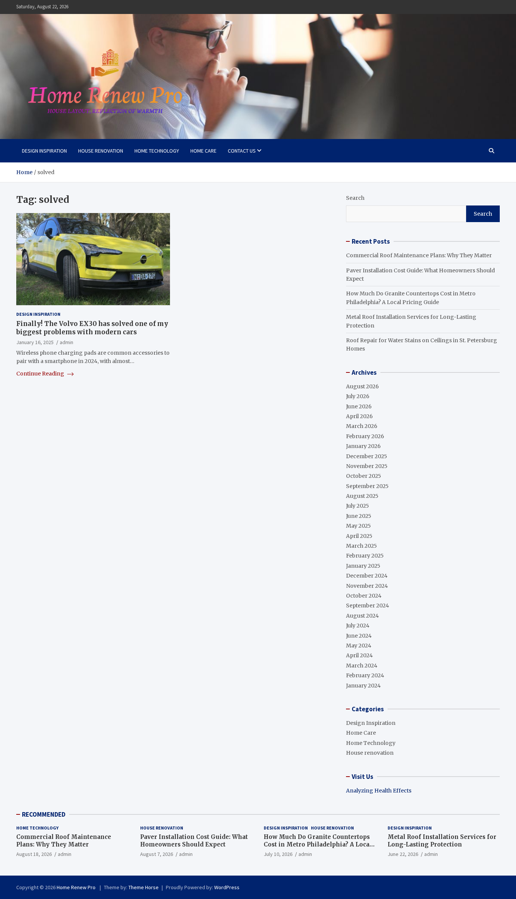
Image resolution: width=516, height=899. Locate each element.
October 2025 (363, 476)
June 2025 (358, 516)
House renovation (100, 150)
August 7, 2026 (156, 854)
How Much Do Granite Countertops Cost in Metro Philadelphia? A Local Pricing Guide (318, 844)
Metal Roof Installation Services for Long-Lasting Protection (442, 840)
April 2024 (359, 655)
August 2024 (362, 615)
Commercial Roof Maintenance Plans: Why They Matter (419, 255)
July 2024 (357, 625)
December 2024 (367, 575)
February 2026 (365, 436)
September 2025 (367, 486)
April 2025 (359, 536)
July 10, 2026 (278, 854)
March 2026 (361, 426)
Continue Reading (40, 373)
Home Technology (156, 150)
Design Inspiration (44, 150)
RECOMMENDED (43, 814)
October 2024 (364, 595)
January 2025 (363, 565)
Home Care (203, 150)
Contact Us (242, 150)
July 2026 (357, 396)
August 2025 (362, 496)
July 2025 (357, 505)
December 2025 (366, 456)
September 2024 (367, 605)
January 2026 (363, 446)
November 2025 (367, 466)
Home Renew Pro (77, 887)
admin (66, 342)
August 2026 (362, 386)
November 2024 (367, 585)
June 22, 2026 (403, 854)
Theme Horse (143, 887)
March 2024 (361, 665)
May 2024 (358, 645)
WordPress (226, 887)
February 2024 (365, 675)
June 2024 (359, 635)
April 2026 (359, 416)
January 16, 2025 (35, 342)
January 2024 (363, 685)
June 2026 (359, 406)
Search (355, 198)
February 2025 (365, 555)
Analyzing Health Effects (378, 790)
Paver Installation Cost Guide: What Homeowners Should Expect (194, 840)
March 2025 (361, 545)
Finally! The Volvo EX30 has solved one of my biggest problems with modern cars (92, 328)
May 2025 (358, 525)
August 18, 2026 (34, 854)
